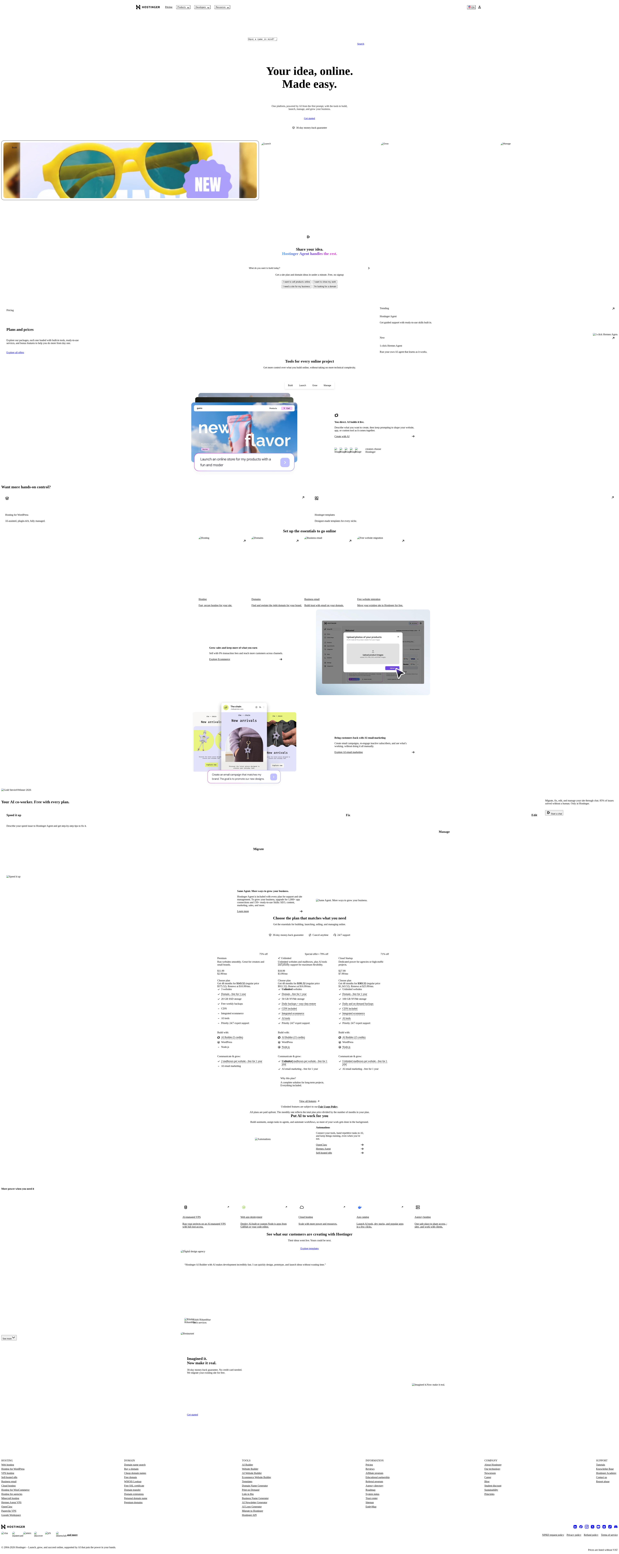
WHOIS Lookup (132, 1481)
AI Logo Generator (252, 1506)
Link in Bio (248, 1494)
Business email (8, 1481)
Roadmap (370, 1489)
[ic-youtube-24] (598, 1527)
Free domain (130, 1477)
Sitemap (370, 1502)
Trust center (372, 1498)
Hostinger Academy (606, 1473)
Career (487, 1477)
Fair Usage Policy (328, 1106)
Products (181, 7)
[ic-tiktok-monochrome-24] (610, 1527)
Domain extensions (134, 1494)
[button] (296, 281)
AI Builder (247, 1464)
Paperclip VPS (8, 1510)
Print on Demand (250, 1489)
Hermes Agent (323, 1148)
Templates (247, 1481)
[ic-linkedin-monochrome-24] (575, 1527)
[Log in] (479, 7)
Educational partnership (378, 1477)
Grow (314, 385)
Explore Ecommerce (219, 659)
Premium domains (133, 1502)
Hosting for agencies (11, 1494)
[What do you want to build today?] (369, 268)
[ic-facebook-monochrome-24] (581, 1527)
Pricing (168, 7)
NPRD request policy (553, 1535)
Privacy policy (574, 1535)
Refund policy (591, 1535)
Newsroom (490, 1473)
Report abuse (602, 1481)
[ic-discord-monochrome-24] (616, 1527)
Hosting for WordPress (13, 1469)
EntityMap (371, 1506)
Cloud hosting (8, 1485)
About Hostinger (492, 1464)
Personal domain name (135, 1498)
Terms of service (609, 1535)
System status (372, 1494)
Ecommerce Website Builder (256, 1477)
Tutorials (600, 1464)
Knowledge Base (605, 1469)
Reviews (370, 1469)
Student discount (492, 1485)
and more (72, 1535)
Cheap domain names (135, 1473)
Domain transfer (132, 1489)
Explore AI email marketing (348, 752)
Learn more (243, 911)
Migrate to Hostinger (252, 1510)
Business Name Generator (255, 1498)
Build (290, 385)
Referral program (374, 1481)
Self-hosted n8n (324, 1152)
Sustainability (491, 1489)
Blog (486, 1481)
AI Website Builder (252, 1473)
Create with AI (341, 436)
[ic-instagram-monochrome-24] (587, 1527)
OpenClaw (321, 1144)
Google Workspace (11, 1515)
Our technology (492, 1469)
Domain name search (135, 1464)
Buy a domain (131, 1469)
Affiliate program (374, 1473)
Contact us (601, 1477)
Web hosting (7, 1464)
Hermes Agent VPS (11, 1502)
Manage (327, 385)
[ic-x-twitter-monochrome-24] (592, 1527)
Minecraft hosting (10, 1498)
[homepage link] (148, 7)
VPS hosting (7, 1473)
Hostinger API (249, 1515)
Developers (201, 7)
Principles (489, 1494)
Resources (221, 7)
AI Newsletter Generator (254, 1502)
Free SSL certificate (134, 1485)
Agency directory (374, 1485)
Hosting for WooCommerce (15, 1489)
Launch (302, 385)
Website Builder (250, 1469)
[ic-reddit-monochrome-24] (604, 1527)
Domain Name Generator (255, 1485)
